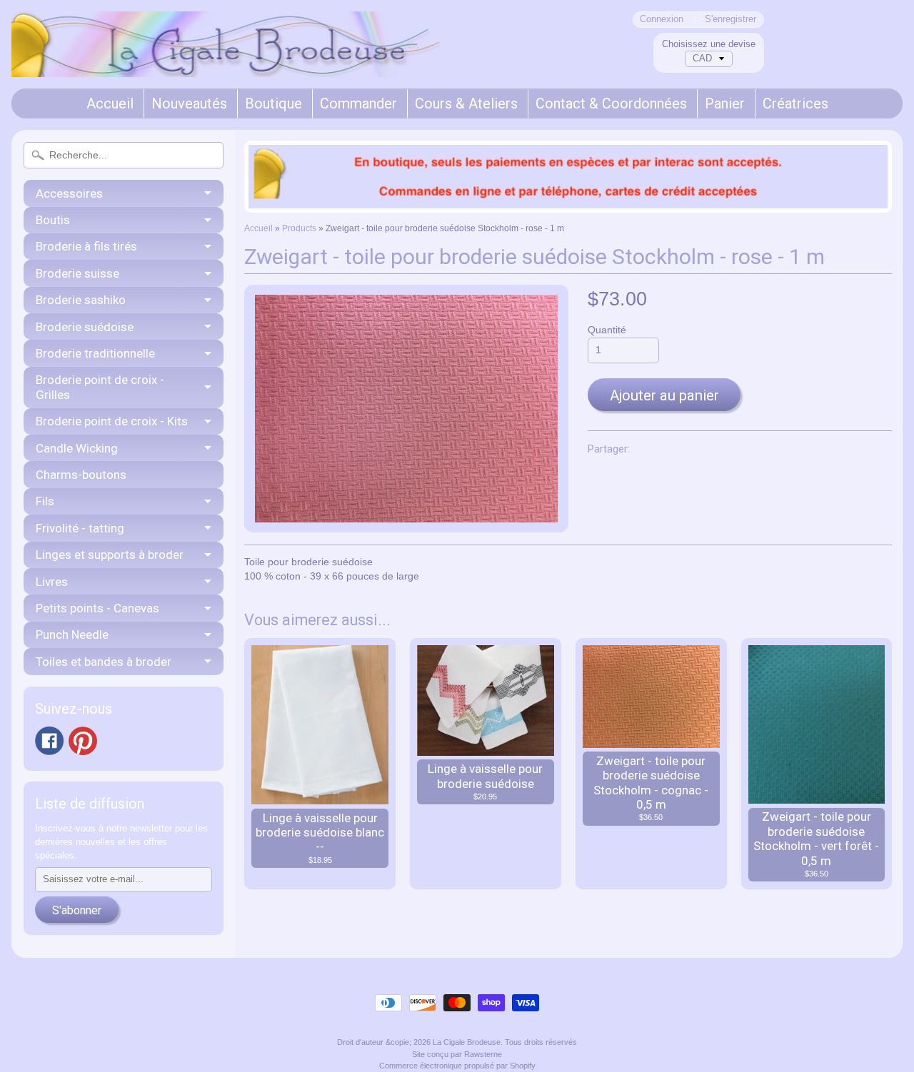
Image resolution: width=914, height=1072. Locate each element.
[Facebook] (49, 741)
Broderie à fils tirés (86, 246)
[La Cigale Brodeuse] (225, 58)
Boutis (53, 220)
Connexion (661, 19)
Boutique (273, 103)
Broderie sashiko (81, 300)
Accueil (110, 103)
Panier (725, 103)
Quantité (607, 330)
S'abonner (76, 910)
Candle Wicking (77, 448)
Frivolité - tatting (80, 528)
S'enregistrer (730, 19)
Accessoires (69, 193)
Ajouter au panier (664, 395)
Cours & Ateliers (466, 103)
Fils (45, 501)
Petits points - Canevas (97, 608)
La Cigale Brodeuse (467, 1042)
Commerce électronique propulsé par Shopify (457, 1065)
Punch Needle (72, 634)
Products (299, 228)
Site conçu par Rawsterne (457, 1054)
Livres (52, 582)
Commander (358, 103)
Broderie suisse (77, 273)
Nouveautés (189, 103)
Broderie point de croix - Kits (112, 421)
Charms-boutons (81, 474)
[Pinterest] (83, 741)
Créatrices (795, 103)
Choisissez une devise (708, 44)
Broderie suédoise (85, 327)
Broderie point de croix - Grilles (100, 387)
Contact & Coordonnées (611, 103)
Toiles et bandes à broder (103, 661)
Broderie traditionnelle (95, 353)
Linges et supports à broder (110, 554)
